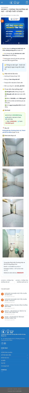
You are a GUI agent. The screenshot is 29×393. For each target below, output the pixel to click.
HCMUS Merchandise (6, 352)
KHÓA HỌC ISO (5, 358)
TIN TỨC (3, 363)
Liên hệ (19, 389)
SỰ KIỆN (3, 360)
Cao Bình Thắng (15, 15)
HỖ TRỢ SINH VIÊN (6, 355)
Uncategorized (4, 7)
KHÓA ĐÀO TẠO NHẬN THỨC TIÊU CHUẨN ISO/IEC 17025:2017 (16, 300)
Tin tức (15, 389)
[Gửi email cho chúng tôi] (5, 343)
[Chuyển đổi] (27, 355)
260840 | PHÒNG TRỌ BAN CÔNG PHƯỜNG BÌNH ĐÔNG (16, 305)
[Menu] (2, 2)
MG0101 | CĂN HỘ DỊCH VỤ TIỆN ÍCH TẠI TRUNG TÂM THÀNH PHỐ (15, 311)
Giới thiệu (10, 389)
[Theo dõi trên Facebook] (2, 343)
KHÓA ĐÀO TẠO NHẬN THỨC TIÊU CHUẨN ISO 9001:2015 (16, 294)
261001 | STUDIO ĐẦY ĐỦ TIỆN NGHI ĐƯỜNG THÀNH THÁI (14, 317)
